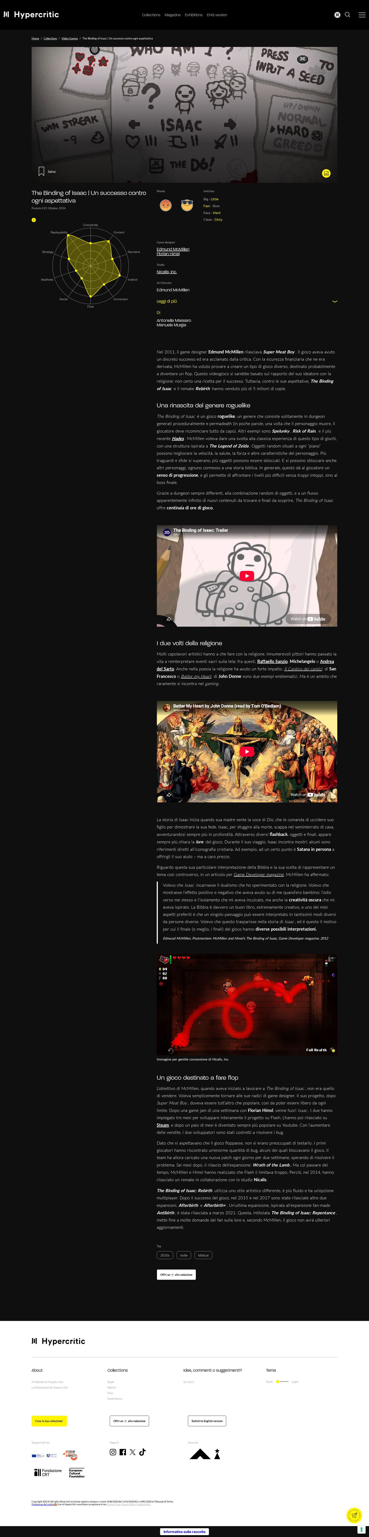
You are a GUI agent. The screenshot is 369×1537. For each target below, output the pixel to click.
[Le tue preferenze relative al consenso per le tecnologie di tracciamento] (361, 1529)
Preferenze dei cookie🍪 (44, 1504)
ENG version (217, 15)
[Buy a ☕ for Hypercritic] (176, 1274)
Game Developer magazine (259, 874)
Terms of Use (113, 1504)
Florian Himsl (168, 254)
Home (35, 38)
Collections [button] (117, 1370)
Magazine (173, 15)
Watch (111, 1387)
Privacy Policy (128, 1504)
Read (110, 1382)
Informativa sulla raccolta (184, 1532)
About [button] (37, 1370)
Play (110, 1393)
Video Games (70, 38)
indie (183, 1255)
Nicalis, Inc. (167, 272)
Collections (151, 15)
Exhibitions (194, 15)
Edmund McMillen (173, 249)
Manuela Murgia (171, 325)
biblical (203, 1255)
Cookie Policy (143, 1504)
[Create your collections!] (49, 1421)
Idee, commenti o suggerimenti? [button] (212, 1370)
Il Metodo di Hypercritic (48, 1382)
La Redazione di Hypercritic (50, 1387)
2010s (165, 1255)
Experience (114, 1398)
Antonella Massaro (174, 321)
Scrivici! (188, 1382)
